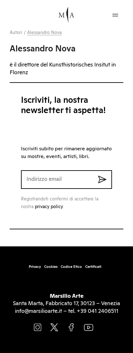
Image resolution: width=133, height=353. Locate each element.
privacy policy (49, 207)
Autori (16, 33)
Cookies (50, 267)
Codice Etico (71, 267)
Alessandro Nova (44, 33)
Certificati (93, 267)
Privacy (35, 267)
